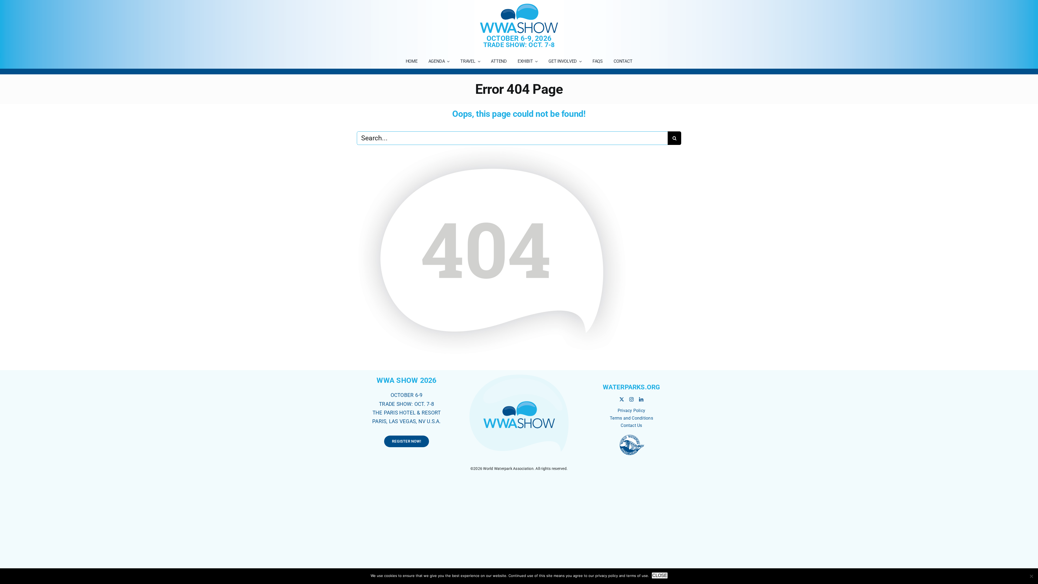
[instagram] (631, 399)
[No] (1031, 576)
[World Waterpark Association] (631, 435)
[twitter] (622, 399)
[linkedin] (641, 399)
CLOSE (659, 575)
